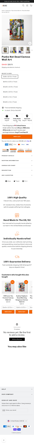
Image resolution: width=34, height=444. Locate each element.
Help (4, 389)
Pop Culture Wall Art (16, 10)
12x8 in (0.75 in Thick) (10, 76)
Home (3, 10)
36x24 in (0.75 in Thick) (10, 92)
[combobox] (8, 307)
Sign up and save (9, 400)
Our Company (8, 394)
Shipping (4, 67)
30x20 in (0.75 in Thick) (10, 87)
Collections (8, 10)
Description (6, 170)
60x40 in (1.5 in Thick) (10, 102)
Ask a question (7, 175)
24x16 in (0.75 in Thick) (10, 82)
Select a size (7, 73)
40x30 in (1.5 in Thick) (10, 97)
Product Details (8, 155)
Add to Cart (8, 311)
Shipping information (10, 160)
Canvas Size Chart (9, 165)
